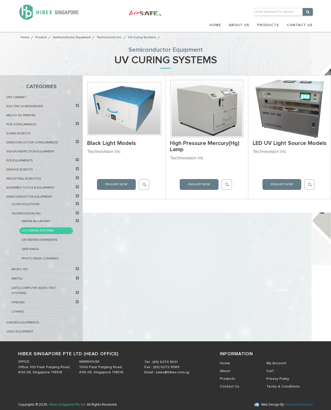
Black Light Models (111, 143)
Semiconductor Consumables (32, 142)
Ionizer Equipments (22, 322)
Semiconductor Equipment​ (72, 37)
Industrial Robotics (23, 178)
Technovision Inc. (109, 37)
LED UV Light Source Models (290, 143)
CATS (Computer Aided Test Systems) (33, 291)
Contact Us (300, 25)
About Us (239, 25)
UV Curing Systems (142, 37)
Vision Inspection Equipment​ (30, 151)
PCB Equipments (19, 160)
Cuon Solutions (25, 204)
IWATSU (17, 278)
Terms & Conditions (283, 386)
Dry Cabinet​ (16, 97)
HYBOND (18, 302)
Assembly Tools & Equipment (30, 187)
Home (215, 25)
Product (41, 37)
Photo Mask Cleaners (40, 258)
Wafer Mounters (36, 221)
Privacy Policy (277, 379)
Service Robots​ (19, 169)
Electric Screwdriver (24, 106)
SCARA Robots (18, 133)
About (225, 371)
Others (17, 311)
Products (268, 25)
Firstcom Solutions (298, 404)
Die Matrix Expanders (39, 240)
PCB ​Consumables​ (21, 124)
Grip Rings (30, 249)
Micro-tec (19, 269)
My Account (276, 363)
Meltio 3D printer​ (20, 115)
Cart (270, 371)
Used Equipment (19, 331)
